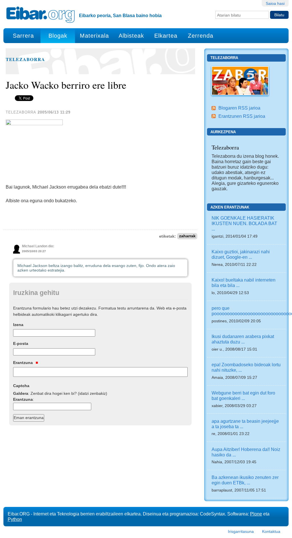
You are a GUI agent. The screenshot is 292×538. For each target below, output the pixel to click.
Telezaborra (25, 59)
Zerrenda (200, 36)
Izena (18, 324)
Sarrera (23, 36)
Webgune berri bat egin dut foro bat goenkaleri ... (243, 395)
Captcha (21, 385)
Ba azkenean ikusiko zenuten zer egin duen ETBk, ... (245, 480)
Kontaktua (271, 531)
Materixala (94, 36)
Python (15, 519)
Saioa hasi (275, 3)
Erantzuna (23, 362)
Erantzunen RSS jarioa (241, 116)
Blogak (57, 36)
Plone (256, 513)
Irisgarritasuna (241, 531)
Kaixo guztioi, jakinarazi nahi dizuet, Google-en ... (241, 254)
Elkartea (165, 36)
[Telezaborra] (240, 80)
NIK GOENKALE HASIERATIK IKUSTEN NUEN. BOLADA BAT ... (244, 223)
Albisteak (131, 36)
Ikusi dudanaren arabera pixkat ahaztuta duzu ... (243, 339)
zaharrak (187, 236)
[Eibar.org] (40, 15)
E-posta (20, 343)
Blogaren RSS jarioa (239, 107)
